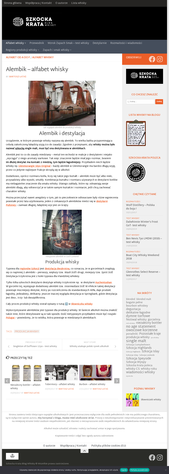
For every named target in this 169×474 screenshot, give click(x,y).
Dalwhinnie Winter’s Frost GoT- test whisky (142, 224)
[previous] (7, 380)
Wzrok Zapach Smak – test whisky (68, 43)
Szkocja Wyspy (136, 362)
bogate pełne (134, 302)
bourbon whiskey (137, 306)
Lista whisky (78, 3)
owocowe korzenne (142, 330)
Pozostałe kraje (150, 334)
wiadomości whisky (140, 372)
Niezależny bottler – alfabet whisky (25, 387)
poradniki (132, 334)
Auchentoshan (103, 282)
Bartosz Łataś (17, 77)
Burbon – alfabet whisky (92, 384)
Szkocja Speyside (138, 358)
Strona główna (13, 3)
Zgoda (123, 470)
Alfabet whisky (15, 43)
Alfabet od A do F (18, 57)
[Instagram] (159, 59)
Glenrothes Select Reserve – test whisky (143, 274)
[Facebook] (152, 59)
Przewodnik (37, 43)
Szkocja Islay (150, 351)
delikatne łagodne (138, 312)
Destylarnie (100, 43)
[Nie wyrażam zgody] (165, 470)
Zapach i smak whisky (56, 50)
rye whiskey (155, 338)
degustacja (133, 309)
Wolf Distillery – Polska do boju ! (140, 207)
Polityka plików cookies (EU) (108, 446)
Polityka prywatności (139, 470)
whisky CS (133, 369)
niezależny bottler (149, 323)
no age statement (141, 327)
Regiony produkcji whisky (21, 50)
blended (130, 299)
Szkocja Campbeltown (138, 345)
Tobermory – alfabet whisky (60, 384)
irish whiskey (130, 323)
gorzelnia (154, 320)
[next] (116, 380)
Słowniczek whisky (151, 400)
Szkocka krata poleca (139, 365)
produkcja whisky (27, 331)
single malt (136, 341)
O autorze (61, 3)
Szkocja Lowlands (147, 355)
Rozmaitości (133, 202)
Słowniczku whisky (82, 304)
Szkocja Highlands (139, 348)
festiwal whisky (136, 320)
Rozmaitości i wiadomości (126, 43)
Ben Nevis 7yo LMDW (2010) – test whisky (144, 240)
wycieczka (129, 376)
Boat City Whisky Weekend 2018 (142, 257)
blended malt (143, 299)
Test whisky (132, 218)
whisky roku (149, 369)
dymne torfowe (138, 316)
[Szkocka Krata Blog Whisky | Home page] (34, 23)
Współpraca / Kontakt (38, 3)
